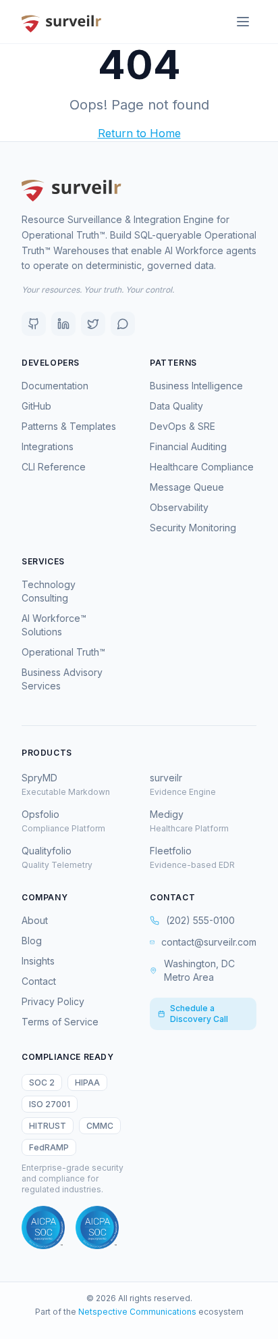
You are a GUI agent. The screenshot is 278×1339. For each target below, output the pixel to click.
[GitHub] (34, 324)
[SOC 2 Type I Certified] (43, 1227)
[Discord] (123, 324)
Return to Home (139, 133)
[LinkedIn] (63, 324)
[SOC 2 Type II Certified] (97, 1227)
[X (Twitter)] (93, 324)
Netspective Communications (137, 1312)
